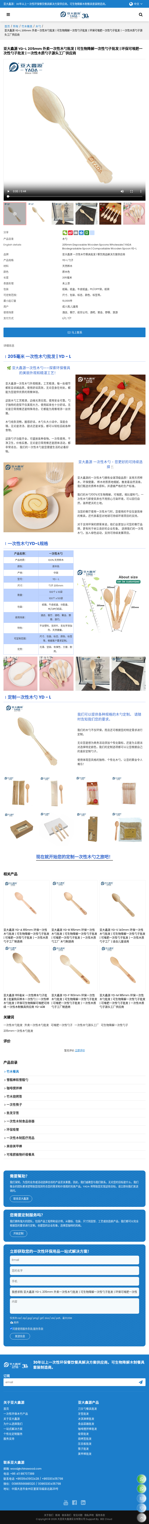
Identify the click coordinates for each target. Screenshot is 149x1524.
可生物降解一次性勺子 (114, 1025)
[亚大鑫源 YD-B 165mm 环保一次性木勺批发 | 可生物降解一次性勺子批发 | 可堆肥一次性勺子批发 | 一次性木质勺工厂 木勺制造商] (74, 903)
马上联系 (76, 332)
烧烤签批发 (85, 1439)
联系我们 (66, 1515)
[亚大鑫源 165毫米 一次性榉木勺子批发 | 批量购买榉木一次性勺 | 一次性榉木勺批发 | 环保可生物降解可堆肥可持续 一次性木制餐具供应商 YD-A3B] (26, 968)
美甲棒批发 (85, 1454)
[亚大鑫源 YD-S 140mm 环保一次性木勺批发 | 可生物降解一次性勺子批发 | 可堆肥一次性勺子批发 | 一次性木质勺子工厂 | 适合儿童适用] (123, 903)
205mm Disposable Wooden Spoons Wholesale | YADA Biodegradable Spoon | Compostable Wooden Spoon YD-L (99, 246)
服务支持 (8, 1439)
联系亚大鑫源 (21, 1199)
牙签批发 (83, 1414)
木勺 (38, 26)
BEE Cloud (106, 1519)
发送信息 (20, 1336)
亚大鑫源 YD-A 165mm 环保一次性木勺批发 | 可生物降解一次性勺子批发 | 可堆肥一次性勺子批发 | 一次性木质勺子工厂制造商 (26, 935)
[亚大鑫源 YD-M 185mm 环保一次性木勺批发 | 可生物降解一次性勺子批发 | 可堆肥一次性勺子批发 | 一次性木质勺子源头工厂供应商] (123, 968)
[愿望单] (141, 1508)
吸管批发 (83, 1434)
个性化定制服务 (13, 1434)
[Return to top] (141, 1517)
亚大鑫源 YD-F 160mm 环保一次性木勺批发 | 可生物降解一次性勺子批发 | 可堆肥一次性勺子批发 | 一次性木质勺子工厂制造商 (74, 1001)
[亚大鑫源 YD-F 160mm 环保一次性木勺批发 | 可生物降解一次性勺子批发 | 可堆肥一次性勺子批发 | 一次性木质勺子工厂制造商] (74, 968)
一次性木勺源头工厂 (86, 1025)
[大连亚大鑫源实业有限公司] (74, 14)
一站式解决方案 (13, 1429)
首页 (7, 26)
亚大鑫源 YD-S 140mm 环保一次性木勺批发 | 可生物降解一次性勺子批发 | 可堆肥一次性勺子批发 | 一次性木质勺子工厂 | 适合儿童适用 (122, 935)
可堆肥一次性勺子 (62, 1025)
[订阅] (141, 1382)
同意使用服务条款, (27, 1329)
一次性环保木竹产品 (15, 1414)
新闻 (57, 1515)
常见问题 (77, 1515)
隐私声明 (89, 1515)
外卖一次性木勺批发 (36, 1025)
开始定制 (18, 1233)
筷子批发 (83, 1449)
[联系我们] (141, 1498)
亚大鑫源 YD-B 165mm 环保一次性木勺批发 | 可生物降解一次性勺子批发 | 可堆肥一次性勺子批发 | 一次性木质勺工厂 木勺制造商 (74, 935)
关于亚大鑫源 (11, 1419)
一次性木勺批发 (13, 1025)
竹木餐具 (27, 26)
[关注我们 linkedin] (83, 1502)
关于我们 (48, 1515)
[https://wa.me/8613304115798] (141, 1488)
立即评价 (80, 1050)
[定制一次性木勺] (38, 739)
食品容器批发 (86, 1424)
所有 (15, 26)
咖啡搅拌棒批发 (87, 1429)
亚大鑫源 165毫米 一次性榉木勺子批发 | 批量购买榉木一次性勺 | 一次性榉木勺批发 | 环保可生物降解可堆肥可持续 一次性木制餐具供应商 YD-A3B (26, 1001)
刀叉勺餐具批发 (87, 1409)
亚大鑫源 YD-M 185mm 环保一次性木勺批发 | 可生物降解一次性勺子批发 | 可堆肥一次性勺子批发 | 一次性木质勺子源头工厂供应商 (122, 1001)
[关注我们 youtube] (65, 1502)
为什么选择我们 (13, 1424)
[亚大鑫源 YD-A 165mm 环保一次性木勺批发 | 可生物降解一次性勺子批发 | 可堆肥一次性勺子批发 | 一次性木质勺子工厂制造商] (26, 903)
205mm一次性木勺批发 (18, 1031)
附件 (16, 1322)
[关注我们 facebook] (74, 1502)
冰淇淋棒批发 (86, 1419)
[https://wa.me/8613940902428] (141, 1479)
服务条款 (38, 1329)
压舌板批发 (85, 1444)
